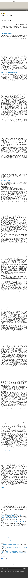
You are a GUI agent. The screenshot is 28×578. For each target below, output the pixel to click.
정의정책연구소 (2, 571)
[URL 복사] (6, 558)
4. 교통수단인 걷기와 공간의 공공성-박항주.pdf (5, 20)
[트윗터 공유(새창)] (2, 558)
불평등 (3, 13)
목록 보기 (14, 564)
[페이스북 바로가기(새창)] (8, 576)
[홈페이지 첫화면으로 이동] (1, 10)
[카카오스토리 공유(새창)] (4, 558)
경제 (1, 13)
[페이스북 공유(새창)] (1, 558)
